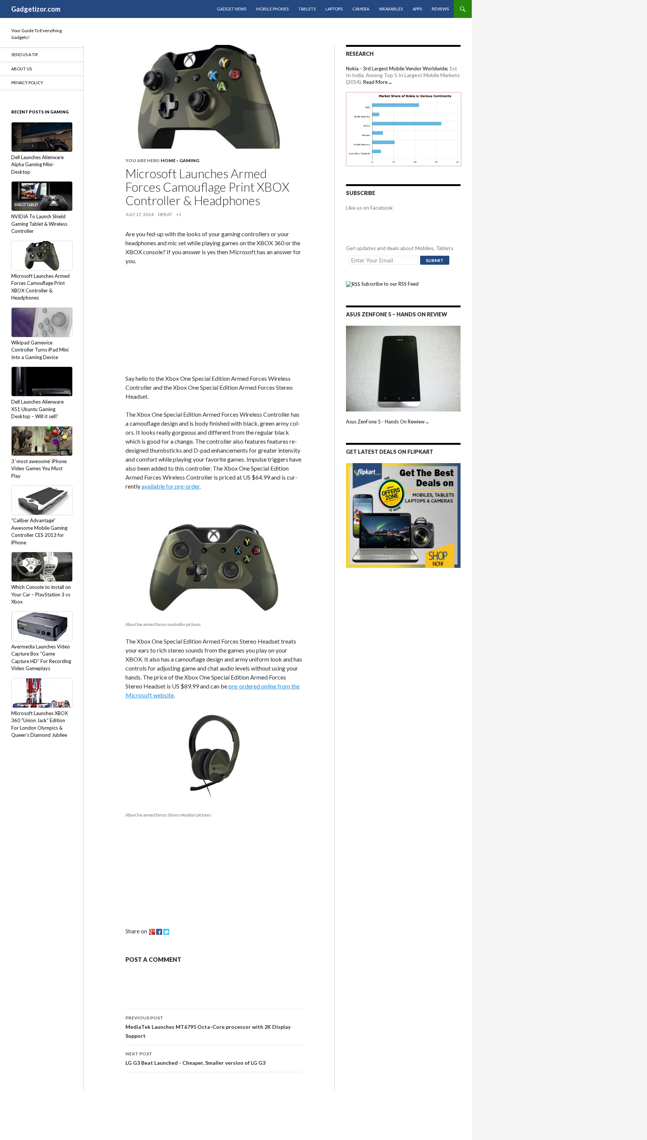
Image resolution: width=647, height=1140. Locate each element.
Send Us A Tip (24, 54)
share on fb (159, 932)
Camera (360, 8)
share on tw (166, 932)
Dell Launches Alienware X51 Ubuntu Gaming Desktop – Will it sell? (37, 409)
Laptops (334, 8)
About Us (21, 68)
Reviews (440, 8)
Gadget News (231, 8)
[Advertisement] (181, 321)
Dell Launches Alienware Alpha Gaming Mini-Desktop (37, 164)
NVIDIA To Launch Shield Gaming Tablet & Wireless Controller (39, 223)
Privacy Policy (27, 82)
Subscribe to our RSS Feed (389, 284)
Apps (417, 8)
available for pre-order (171, 486)
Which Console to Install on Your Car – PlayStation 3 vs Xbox (41, 594)
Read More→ (377, 82)
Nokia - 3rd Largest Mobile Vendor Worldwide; (397, 69)
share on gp (152, 932)
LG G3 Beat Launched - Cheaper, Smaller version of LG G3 (195, 1058)
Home (168, 160)
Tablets (307, 8)
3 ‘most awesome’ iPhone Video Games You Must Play (39, 468)
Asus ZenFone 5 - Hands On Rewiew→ (387, 422)
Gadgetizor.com (35, 9)
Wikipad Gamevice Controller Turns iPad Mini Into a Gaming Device (40, 350)
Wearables (391, 8)
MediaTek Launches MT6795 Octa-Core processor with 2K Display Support (208, 1027)
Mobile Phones (272, 8)
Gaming (189, 160)
